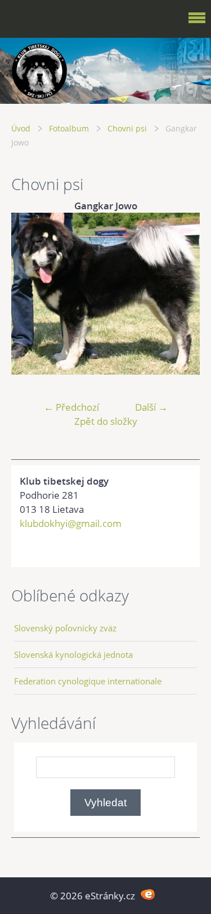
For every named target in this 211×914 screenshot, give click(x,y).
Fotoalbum (69, 128)
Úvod (20, 128)
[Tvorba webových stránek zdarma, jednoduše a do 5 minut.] (148, 894)
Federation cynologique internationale (87, 681)
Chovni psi (127, 128)
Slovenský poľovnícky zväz (65, 628)
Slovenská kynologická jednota (73, 654)
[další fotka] (181, 294)
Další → (151, 407)
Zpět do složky (105, 421)
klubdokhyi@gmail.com (71, 523)
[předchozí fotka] (29, 294)
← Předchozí (71, 407)
